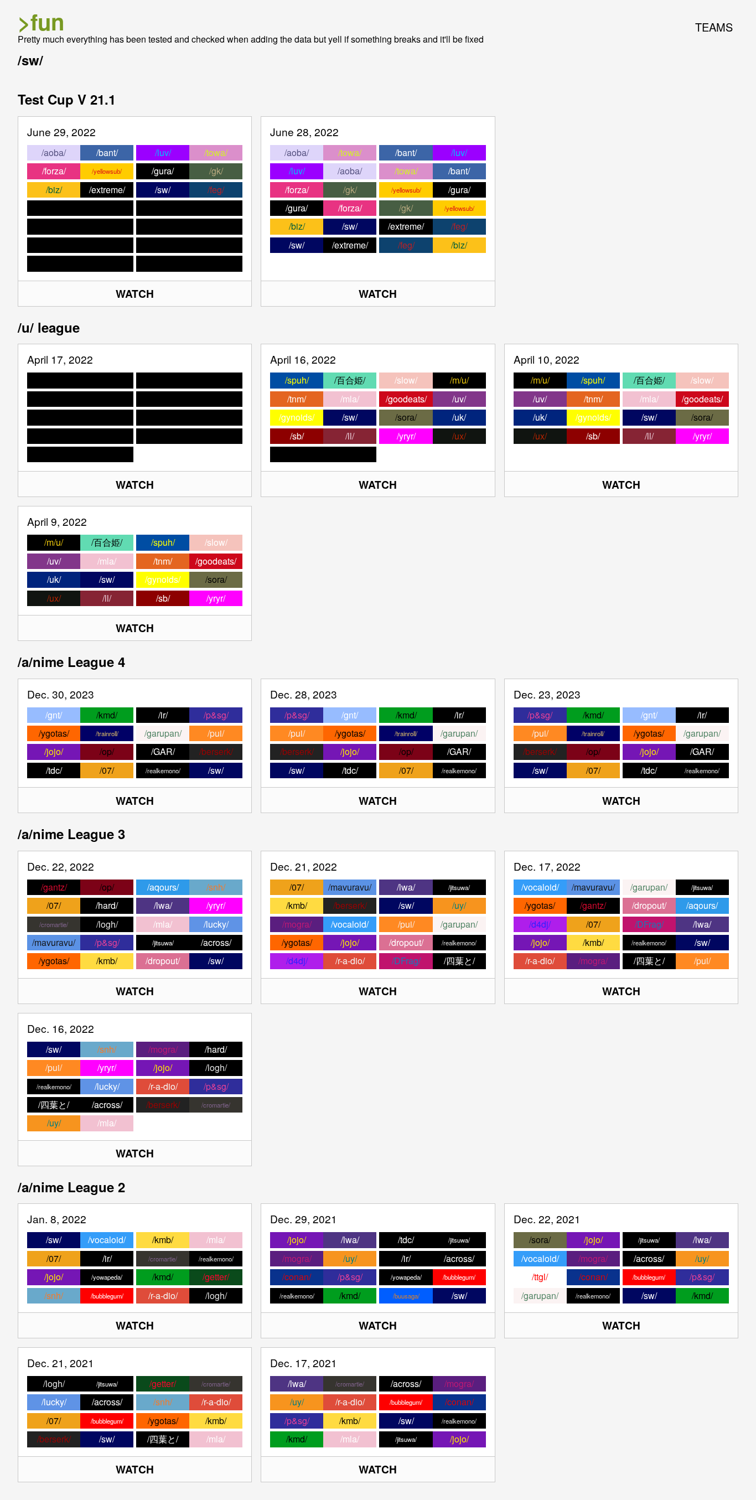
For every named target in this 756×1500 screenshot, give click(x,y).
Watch (135, 293)
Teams (714, 27)
